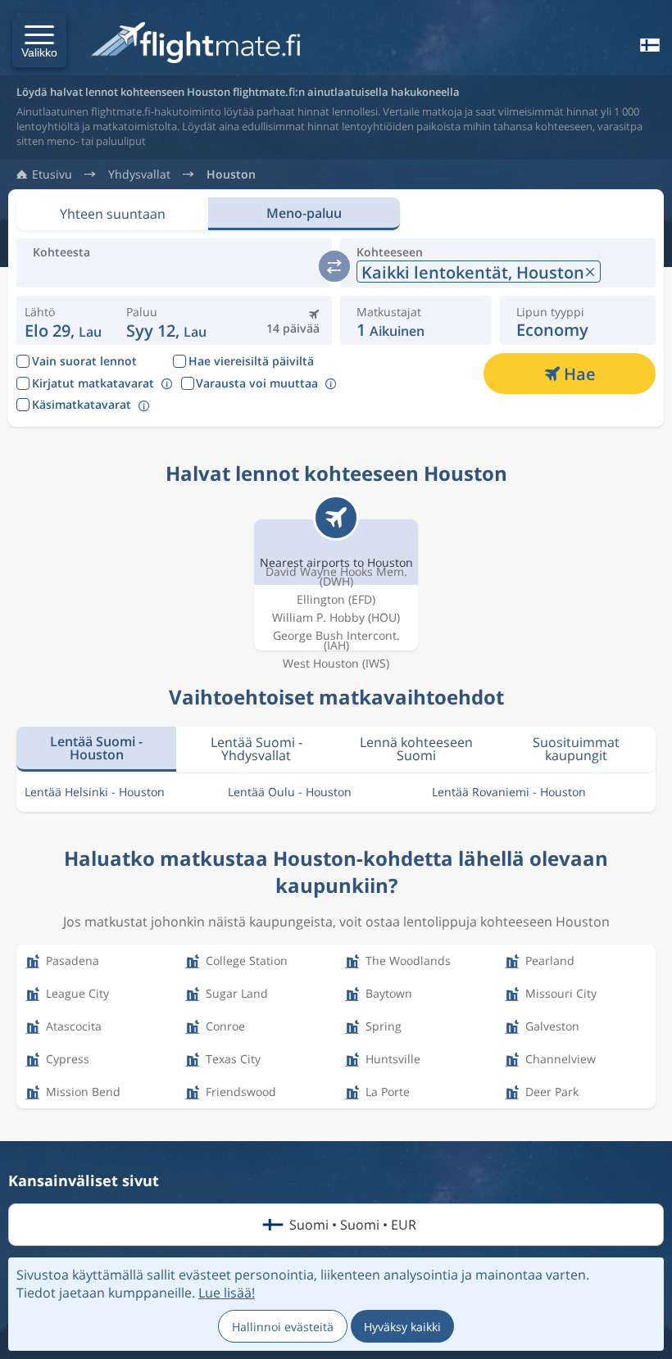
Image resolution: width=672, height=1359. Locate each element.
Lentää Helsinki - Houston (95, 792)
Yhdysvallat (139, 174)
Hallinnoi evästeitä (283, 1326)
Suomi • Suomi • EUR (352, 1225)
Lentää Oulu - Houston (290, 792)
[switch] (334, 266)
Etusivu (52, 174)
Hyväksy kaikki (402, 1326)
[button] (39, 40)
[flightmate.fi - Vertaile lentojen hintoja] (199, 44)
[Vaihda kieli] (648, 45)
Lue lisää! (226, 1293)
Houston (231, 174)
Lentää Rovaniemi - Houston (509, 792)
